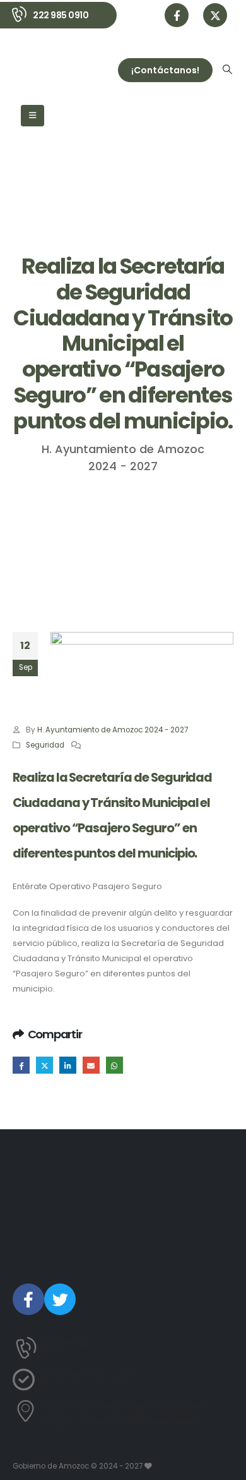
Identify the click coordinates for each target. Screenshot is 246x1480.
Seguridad (45, 745)
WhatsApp (114, 1065)
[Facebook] (177, 15)
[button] (227, 69)
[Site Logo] (47, 70)
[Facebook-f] (28, 1299)
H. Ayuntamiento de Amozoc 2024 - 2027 (112, 730)
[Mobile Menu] (32, 115)
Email (91, 1065)
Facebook (21, 1065)
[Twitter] (60, 1299)
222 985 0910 (60, 15)
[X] (215, 15)
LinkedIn (67, 1065)
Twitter (44, 1065)
